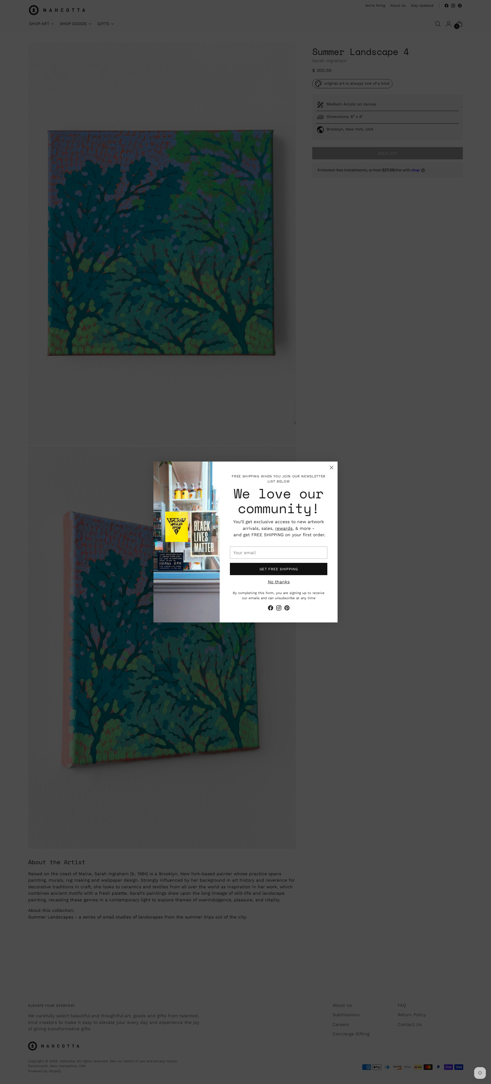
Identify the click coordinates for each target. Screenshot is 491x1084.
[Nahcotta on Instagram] (279, 609)
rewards (284, 528)
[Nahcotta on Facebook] (270, 609)
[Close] (332, 468)
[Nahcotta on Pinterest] (287, 609)
